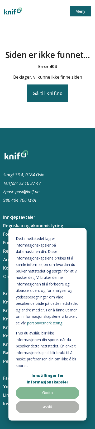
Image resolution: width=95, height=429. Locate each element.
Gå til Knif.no (47, 93)
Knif (7, 293)
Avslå (47, 406)
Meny (80, 11)
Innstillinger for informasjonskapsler (47, 379)
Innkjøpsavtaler (19, 217)
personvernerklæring (44, 322)
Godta (47, 392)
